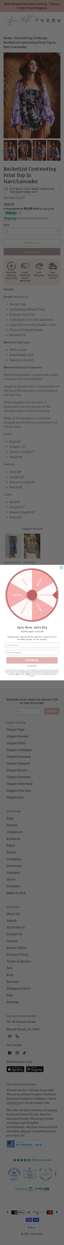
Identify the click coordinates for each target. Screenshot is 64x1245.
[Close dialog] (61, 567)
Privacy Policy (46, 674)
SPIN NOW (32, 660)
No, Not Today (32, 666)
